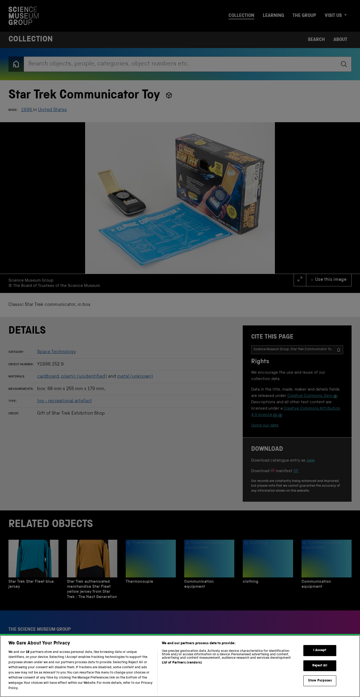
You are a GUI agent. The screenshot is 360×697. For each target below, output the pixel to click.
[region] (180, 666)
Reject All (319, 665)
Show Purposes (320, 680)
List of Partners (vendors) (182, 663)
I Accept (319, 650)
